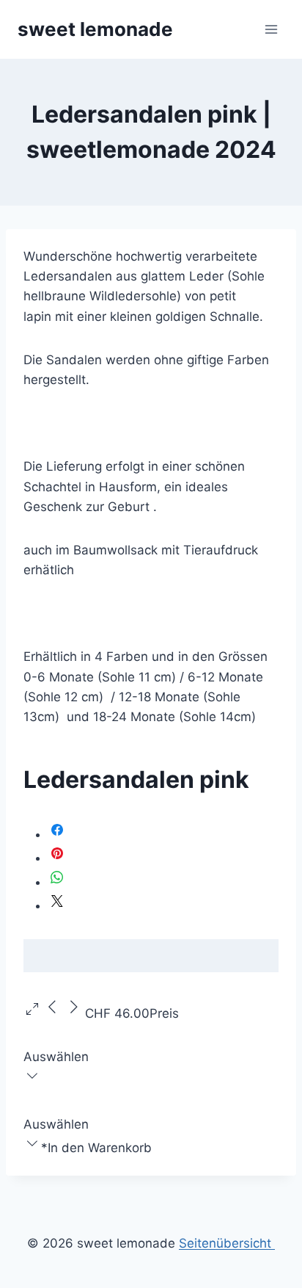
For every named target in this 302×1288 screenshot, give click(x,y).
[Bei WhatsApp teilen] (57, 882)
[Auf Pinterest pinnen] (57, 857)
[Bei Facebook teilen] (57, 834)
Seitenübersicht (227, 1243)
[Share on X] (57, 905)
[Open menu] (270, 29)
